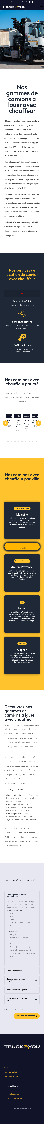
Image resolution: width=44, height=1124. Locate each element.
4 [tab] (18, 441)
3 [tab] (15, 441)
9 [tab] (36, 441)
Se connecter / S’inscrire (19, 2)
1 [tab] (8, 441)
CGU (6, 1068)
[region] (22, 1104)
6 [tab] (25, 441)
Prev (5, 423)
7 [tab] (29, 441)
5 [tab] (22, 441)
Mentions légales (11, 1076)
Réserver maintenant (25, 1016)
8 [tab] (32, 441)
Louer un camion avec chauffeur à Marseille (22, 546)
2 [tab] (11, 441)
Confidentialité (10, 1072)
